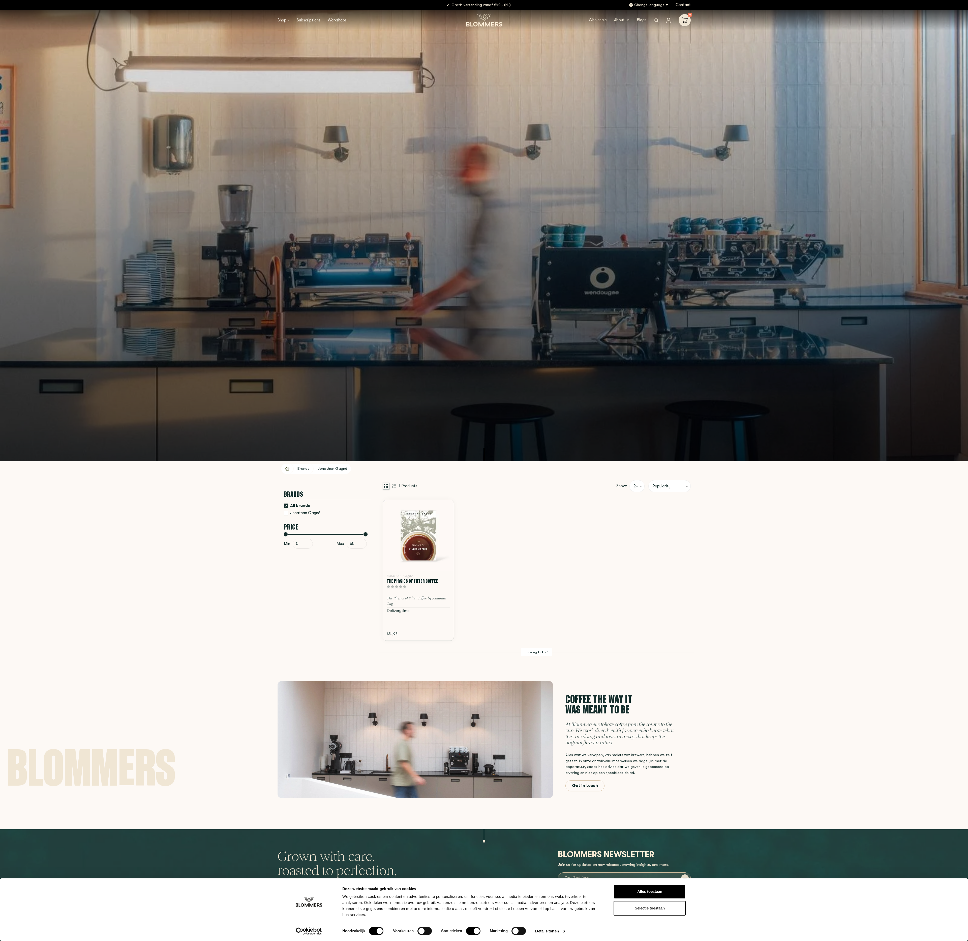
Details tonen (547, 931)
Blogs (641, 20)
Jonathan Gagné (332, 468)
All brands (300, 506)
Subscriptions (308, 20)
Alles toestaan (649, 891)
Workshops (337, 20)
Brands (303, 468)
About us (621, 20)
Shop (282, 20)
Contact (683, 5)
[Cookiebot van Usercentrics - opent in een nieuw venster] (309, 931)
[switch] (424, 931)
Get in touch (585, 785)
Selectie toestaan (650, 908)
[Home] (287, 469)
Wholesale (598, 20)
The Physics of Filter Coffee (412, 581)
